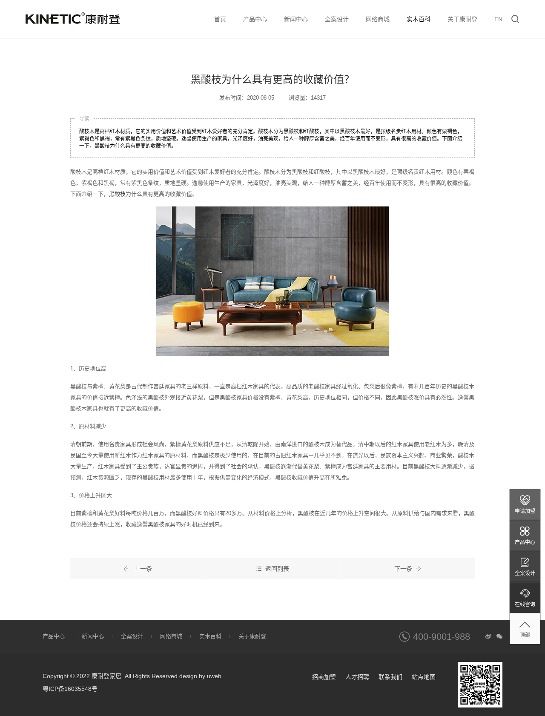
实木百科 (418, 19)
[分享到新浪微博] (488, 636)
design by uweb (200, 676)
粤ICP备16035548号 (70, 688)
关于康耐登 (462, 19)
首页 (220, 19)
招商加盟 (324, 676)
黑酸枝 (117, 194)
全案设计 (337, 19)
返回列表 (277, 568)
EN (498, 19)
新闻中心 (296, 19)
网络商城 (378, 19)
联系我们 (390, 676)
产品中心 (255, 19)
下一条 (403, 568)
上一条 (142, 568)
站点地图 (424, 676)
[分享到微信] (499, 636)
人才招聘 (357, 676)
